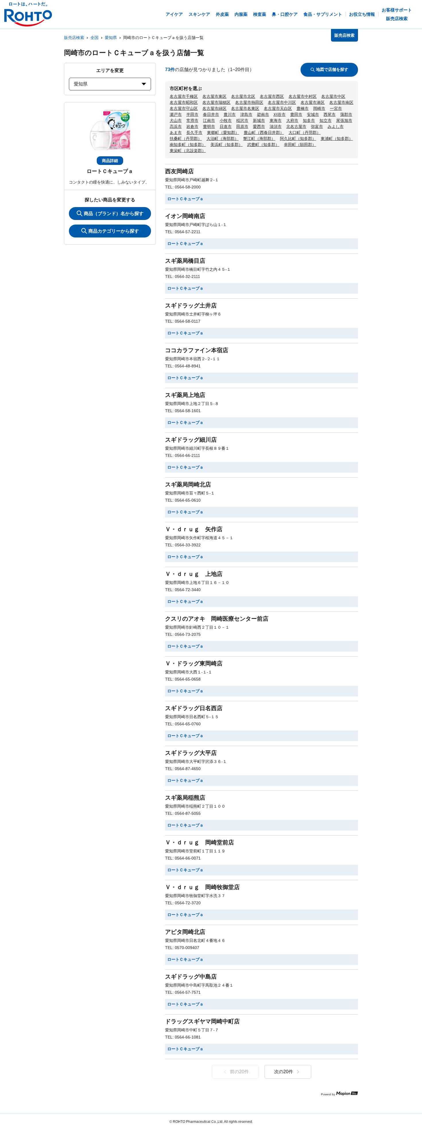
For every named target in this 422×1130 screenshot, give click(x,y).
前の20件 (239, 1071)
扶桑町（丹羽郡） (186, 138)
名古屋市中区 (333, 96)
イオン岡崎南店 (185, 216)
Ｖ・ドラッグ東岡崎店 (193, 663)
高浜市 (176, 126)
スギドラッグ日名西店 (193, 708)
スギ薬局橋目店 (185, 261)
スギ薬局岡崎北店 (188, 484)
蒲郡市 (346, 114)
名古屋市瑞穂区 (216, 102)
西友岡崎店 (179, 171)
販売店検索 (74, 37)
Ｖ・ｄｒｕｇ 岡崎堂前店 (199, 842)
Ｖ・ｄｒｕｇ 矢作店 (193, 529)
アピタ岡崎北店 (185, 932)
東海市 (276, 120)
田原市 (242, 126)
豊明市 (209, 126)
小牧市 (226, 120)
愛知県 (111, 37)
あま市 (176, 132)
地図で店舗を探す (332, 69)
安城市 (313, 114)
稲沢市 (242, 120)
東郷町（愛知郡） (223, 132)
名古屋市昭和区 (184, 102)
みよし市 (336, 126)
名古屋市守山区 (184, 108)
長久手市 (194, 132)
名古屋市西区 (272, 96)
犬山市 (176, 120)
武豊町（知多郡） (263, 144)
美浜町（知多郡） (226, 144)
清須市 (276, 126)
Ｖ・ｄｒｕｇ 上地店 (193, 574)
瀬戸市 (176, 114)
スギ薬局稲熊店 (185, 797)
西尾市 (330, 114)
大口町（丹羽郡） (305, 132)
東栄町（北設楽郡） (188, 150)
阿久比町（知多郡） (298, 138)
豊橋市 (303, 108)
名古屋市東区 (214, 96)
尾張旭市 (344, 120)
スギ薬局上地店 (185, 395)
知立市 (326, 120)
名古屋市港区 (313, 102)
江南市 (209, 120)
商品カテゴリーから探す (113, 231)
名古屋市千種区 (184, 96)
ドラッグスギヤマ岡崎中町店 (202, 1021)
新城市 (259, 120)
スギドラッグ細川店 (191, 440)
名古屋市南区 (341, 102)
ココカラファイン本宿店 (196, 350)
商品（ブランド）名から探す (114, 213)
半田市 (192, 114)
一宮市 (336, 108)
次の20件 (283, 1071)
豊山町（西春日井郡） (264, 132)
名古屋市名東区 (245, 108)
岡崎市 (319, 108)
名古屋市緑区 (214, 108)
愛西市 (259, 126)
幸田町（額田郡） (300, 144)
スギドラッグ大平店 (191, 753)
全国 (94, 37)
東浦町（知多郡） (337, 138)
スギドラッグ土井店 (191, 305)
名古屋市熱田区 (249, 102)
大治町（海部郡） (222, 138)
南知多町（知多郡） (188, 144)
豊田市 (296, 114)
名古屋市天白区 (278, 108)
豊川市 (230, 114)
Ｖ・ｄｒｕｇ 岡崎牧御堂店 (202, 887)
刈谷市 (280, 114)
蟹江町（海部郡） (259, 138)
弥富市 (317, 126)
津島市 (246, 114)
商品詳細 (110, 160)
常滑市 (192, 120)
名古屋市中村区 (303, 96)
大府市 (292, 120)
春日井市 (211, 114)
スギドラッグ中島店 (191, 976)
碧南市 (263, 114)
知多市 (309, 120)
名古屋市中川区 (282, 102)
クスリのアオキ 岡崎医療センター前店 (216, 618)
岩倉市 (192, 126)
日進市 (226, 126)
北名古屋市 (296, 126)
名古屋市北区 (243, 96)
